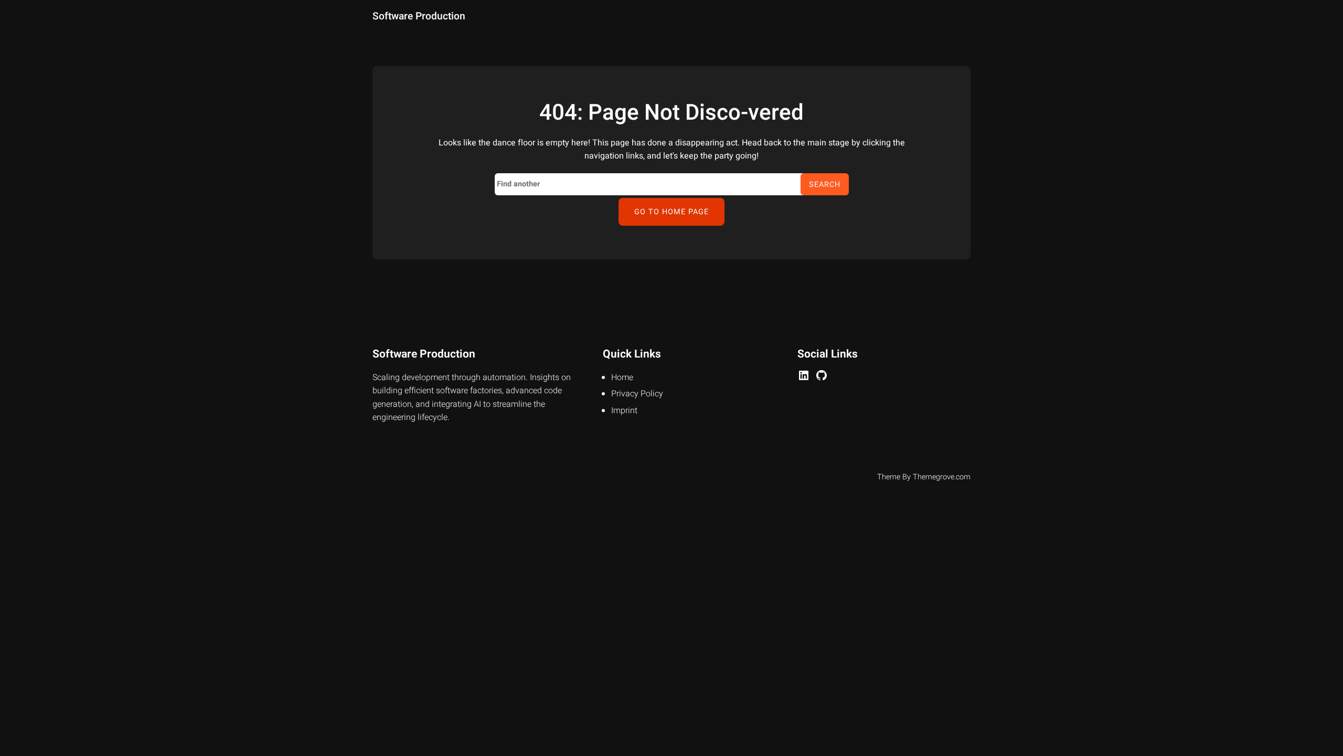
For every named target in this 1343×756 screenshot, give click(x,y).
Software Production (418, 16)
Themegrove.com (942, 476)
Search (824, 184)
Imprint (624, 410)
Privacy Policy (637, 393)
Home (622, 377)
